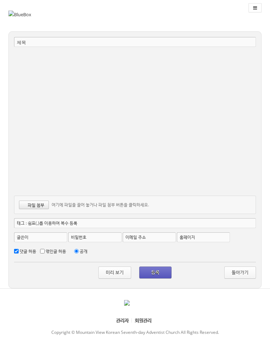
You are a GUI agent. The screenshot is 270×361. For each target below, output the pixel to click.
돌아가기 (240, 272)
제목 (21, 42)
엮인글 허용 (56, 251)
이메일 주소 (136, 237)
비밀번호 (78, 237)
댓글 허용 (28, 251)
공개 (84, 251)
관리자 (122, 320)
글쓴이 (22, 237)
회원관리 (143, 320)
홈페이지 (187, 237)
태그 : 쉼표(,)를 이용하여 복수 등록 (47, 223)
